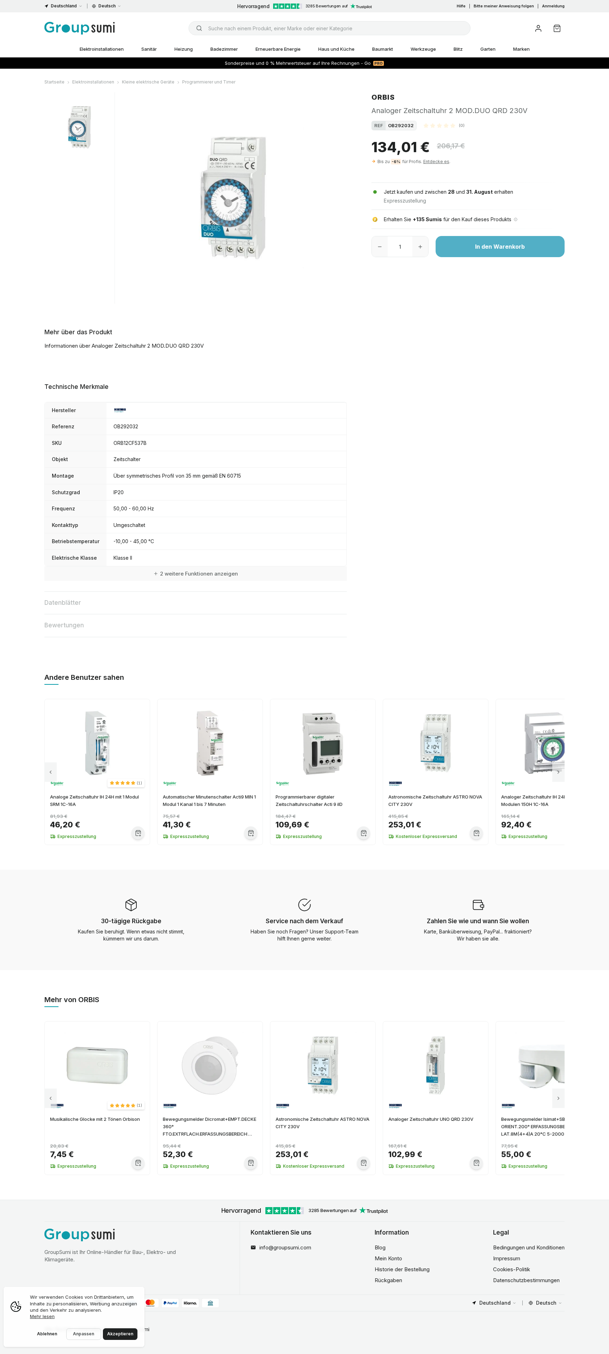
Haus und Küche (336, 49)
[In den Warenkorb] (137, 832)
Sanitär (149, 49)
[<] (50, 772)
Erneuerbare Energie (278, 49)
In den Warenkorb (500, 246)
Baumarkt (382, 49)
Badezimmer (224, 49)
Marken (521, 49)
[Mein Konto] (538, 28)
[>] (558, 772)
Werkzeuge (423, 49)
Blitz (458, 49)
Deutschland (64, 5)
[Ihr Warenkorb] (557, 28)
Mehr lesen (42, 1316)
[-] (380, 246)
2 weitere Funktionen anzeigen (199, 573)
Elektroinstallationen (102, 49)
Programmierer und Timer (208, 82)
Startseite (54, 82)
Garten (488, 49)
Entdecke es (436, 161)
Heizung (183, 49)
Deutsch (107, 5)
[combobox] (329, 28)
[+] (420, 246)
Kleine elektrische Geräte (148, 82)
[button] (444, 125)
